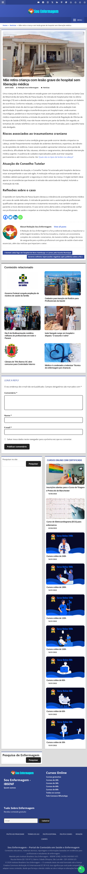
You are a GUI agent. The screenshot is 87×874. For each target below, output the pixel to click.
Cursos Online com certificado (64, 460)
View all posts (60, 226)
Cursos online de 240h (56, 556)
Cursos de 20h (52, 780)
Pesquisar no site (9, 459)
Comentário (10, 393)
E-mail (8, 427)
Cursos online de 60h (55, 711)
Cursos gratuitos (53, 777)
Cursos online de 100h (56, 649)
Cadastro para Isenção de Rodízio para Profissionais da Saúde (62, 299)
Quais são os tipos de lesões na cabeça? (56, 157)
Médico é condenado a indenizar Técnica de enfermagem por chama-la (63, 366)
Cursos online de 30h (55, 742)
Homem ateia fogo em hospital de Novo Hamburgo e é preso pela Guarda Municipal (38, 253)
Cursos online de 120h (56, 618)
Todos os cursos (53, 792)
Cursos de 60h (52, 786)
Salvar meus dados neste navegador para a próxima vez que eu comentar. (39, 439)
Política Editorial (49, 834)
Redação (79, 834)
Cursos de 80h (52, 789)
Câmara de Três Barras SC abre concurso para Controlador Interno (20, 363)
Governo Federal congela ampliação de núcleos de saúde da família (22, 294)
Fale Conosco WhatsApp (57, 796)
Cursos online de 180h (56, 587)
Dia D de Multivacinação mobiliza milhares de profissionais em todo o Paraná (20, 335)
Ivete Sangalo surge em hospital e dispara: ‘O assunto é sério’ (59, 334)
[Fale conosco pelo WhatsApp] (81, 869)
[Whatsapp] (20, 217)
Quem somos (10, 787)
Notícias (46, 87)
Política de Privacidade (15, 834)
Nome (8, 415)
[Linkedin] (15, 217)
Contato (44, 839)
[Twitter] (10, 217)
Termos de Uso (33, 834)
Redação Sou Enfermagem (28, 87)
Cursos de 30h (52, 783)
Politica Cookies (66, 834)
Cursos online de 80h (55, 680)
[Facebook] (5, 217)
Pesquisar (33, 463)
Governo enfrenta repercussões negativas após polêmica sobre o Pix (55, 257)
